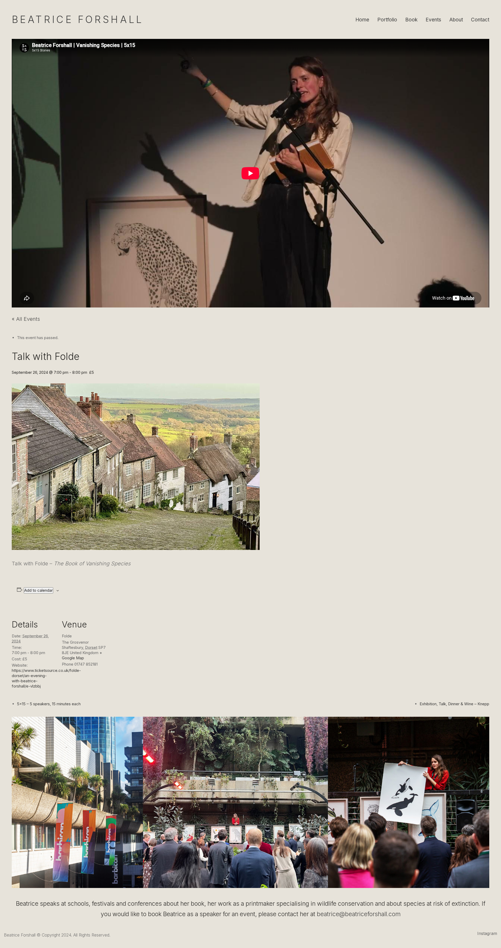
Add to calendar (38, 590)
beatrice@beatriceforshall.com (359, 914)
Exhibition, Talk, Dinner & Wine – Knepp (454, 703)
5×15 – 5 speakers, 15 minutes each (49, 703)
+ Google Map (82, 655)
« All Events (26, 319)
